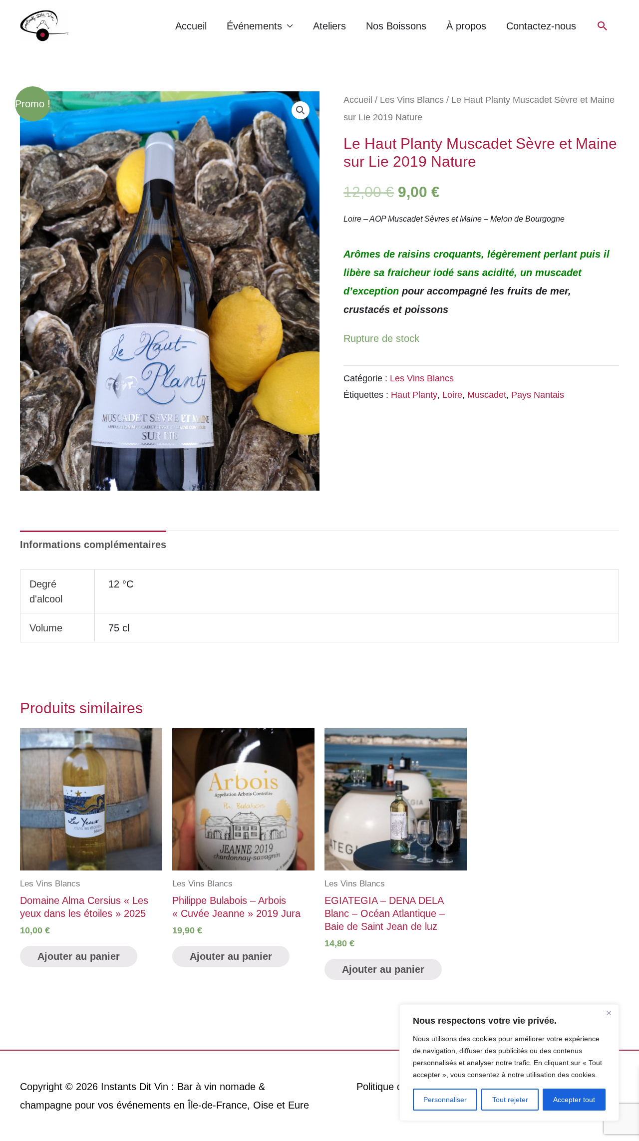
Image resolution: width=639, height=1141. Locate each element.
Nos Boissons (396, 25)
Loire (452, 395)
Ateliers (329, 25)
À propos (466, 25)
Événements (254, 25)
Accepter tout (574, 1100)
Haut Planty (414, 395)
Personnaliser (445, 1100)
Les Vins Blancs (412, 99)
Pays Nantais (537, 395)
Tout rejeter (510, 1100)
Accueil (191, 25)
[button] (602, 25)
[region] (509, 1062)
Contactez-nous (541, 25)
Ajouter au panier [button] (78, 956)
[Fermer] (609, 1013)
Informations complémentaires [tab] (93, 544)
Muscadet (486, 395)
